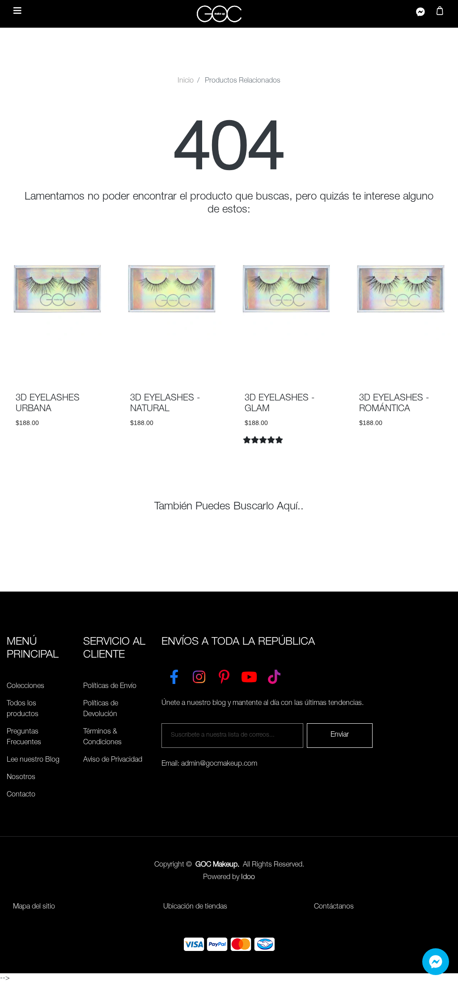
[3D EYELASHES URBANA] (75, 359)
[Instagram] (199, 675)
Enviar (340, 735)
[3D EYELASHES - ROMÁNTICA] (419, 359)
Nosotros (21, 777)
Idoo (248, 877)
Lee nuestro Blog (33, 760)
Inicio (186, 81)
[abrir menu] (17, 12)
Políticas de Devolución (100, 709)
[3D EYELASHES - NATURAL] (176, 359)
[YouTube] (249, 675)
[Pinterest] (224, 675)
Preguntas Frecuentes (24, 737)
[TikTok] (274, 675)
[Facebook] (174, 675)
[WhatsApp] (420, 13)
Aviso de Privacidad (112, 760)
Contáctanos (334, 907)
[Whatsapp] (435, 961)
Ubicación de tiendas (195, 907)
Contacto (21, 795)
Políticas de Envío (109, 686)
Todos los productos (22, 709)
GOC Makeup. (217, 865)
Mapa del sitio (34, 907)
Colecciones (25, 686)
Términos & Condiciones (102, 737)
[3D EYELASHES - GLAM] (291, 359)
